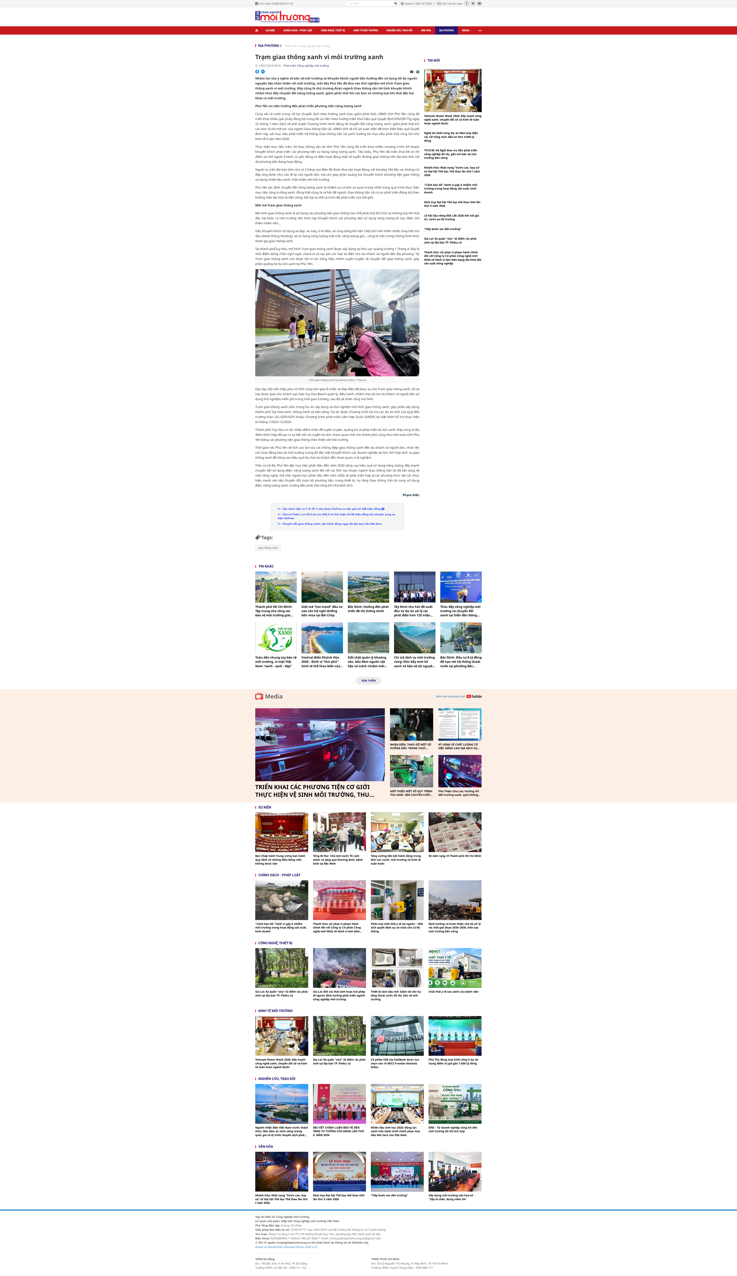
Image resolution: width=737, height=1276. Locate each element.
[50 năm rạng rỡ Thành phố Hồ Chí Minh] (455, 832)
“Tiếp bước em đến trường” (442, 229)
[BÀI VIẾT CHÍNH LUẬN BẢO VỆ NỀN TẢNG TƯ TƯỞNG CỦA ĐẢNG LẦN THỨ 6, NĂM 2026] (339, 1104)
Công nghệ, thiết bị (333, 30)
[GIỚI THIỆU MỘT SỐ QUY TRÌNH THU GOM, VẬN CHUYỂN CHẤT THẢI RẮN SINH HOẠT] (411, 771)
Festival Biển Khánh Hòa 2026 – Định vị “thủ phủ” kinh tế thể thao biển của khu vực (321, 661)
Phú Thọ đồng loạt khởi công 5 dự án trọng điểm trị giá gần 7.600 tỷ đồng (453, 1061)
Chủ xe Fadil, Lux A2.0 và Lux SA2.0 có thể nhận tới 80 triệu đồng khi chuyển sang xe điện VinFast (336, 516)
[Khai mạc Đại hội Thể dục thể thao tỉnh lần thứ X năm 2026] (339, 1172)
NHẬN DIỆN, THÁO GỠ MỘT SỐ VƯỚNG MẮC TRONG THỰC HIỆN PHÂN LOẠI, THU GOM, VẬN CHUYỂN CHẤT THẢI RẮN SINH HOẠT (410, 746)
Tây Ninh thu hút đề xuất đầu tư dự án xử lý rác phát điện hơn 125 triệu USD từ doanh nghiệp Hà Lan (413, 611)
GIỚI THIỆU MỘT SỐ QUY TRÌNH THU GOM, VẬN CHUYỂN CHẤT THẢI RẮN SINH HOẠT (411, 793)
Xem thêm (368, 680)
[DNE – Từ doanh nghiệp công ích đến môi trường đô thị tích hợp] (455, 1104)
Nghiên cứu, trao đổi (399, 30)
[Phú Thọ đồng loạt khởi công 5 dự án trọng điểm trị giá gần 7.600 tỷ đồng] (455, 1036)
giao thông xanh (268, 547)
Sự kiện (270, 30)
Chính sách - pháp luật (279, 875)
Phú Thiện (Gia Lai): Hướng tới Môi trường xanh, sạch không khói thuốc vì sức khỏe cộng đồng (458, 793)
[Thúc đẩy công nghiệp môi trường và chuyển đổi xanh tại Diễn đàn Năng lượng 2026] (461, 587)
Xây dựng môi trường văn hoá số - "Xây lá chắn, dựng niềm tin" (452, 1197)
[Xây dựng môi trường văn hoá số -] (455, 1172)
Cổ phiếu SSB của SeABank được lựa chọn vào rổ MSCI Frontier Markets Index (395, 1063)
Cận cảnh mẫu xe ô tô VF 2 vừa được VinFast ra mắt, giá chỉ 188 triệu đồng (332, 508)
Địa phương (446, 30)
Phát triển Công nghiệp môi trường (307, 46)
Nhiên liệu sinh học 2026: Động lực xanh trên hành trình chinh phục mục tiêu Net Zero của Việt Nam (395, 1131)
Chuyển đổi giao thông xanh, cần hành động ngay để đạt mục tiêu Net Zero (332, 523)
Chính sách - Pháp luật (297, 30)
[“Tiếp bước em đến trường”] (397, 1172)
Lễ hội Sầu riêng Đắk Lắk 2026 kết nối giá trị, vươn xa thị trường (451, 217)
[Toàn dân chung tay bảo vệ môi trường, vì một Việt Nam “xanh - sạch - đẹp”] (276, 637)
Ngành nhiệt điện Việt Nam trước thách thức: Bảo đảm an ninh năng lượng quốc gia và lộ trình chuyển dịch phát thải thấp (281, 1131)
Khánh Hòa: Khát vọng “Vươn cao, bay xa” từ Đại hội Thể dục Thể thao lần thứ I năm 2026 (452, 171)
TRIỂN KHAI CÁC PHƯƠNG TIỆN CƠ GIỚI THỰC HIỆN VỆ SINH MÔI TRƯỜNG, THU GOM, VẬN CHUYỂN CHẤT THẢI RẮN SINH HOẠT (314, 791)
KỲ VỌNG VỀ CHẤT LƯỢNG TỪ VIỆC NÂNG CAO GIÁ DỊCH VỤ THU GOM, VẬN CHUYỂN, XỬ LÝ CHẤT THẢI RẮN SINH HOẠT (459, 746)
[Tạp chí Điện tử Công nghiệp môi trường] (287, 16)
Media (465, 30)
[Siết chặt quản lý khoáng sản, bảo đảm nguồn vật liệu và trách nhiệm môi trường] (368, 637)
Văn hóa (426, 30)
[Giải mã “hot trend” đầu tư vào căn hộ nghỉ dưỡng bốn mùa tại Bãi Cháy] (322, 587)
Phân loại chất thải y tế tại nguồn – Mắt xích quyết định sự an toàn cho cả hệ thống (397, 927)
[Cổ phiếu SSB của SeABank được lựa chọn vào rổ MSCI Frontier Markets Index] (397, 1036)
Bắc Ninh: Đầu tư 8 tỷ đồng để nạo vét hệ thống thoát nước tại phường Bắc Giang (461, 661)
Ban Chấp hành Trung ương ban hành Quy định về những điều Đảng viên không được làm (280, 859)
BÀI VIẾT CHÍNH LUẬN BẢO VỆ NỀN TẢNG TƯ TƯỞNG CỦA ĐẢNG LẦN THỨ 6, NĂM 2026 (338, 1131)
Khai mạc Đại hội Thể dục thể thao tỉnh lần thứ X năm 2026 (452, 204)
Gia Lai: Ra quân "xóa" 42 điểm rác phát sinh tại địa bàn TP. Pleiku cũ (450, 240)
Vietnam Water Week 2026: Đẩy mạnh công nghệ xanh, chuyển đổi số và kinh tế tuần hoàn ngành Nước (453, 119)
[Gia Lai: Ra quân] (281, 968)
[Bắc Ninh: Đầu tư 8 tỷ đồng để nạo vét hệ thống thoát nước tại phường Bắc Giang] (461, 637)
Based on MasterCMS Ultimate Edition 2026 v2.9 (286, 1247)
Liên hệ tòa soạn (452, 3)
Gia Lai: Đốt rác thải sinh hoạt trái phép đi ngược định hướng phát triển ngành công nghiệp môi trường (339, 995)
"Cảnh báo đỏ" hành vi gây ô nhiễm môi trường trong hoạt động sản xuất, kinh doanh (450, 188)
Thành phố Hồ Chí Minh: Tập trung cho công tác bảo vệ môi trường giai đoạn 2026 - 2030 (273, 611)
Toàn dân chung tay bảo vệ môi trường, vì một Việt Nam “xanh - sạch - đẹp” (276, 661)
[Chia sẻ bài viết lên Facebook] (257, 72)
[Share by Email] (411, 72)
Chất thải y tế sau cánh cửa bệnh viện (453, 991)
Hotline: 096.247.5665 (418, 3)
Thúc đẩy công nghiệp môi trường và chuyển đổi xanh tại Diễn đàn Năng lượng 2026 (460, 611)
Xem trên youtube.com (450, 696)
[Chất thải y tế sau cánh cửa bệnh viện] (455, 968)
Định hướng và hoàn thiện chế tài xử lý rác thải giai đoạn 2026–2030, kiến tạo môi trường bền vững (455, 927)
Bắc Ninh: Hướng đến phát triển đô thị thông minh (368, 609)
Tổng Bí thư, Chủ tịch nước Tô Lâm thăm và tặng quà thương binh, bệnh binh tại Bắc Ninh (338, 859)
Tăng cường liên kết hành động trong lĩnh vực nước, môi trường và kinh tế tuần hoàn (396, 859)
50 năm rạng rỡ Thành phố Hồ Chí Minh (455, 856)
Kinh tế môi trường (366, 30)
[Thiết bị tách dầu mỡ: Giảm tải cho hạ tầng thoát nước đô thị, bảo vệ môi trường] (397, 968)
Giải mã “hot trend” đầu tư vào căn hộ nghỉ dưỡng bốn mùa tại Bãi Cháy (322, 611)
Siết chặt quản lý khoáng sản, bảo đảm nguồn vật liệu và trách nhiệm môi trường (367, 661)
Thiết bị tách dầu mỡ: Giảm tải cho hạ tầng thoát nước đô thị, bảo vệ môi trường (396, 995)
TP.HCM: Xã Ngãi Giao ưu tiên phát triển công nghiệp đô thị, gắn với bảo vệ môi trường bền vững (450, 154)
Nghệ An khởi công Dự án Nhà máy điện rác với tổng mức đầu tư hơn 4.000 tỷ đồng (451, 136)
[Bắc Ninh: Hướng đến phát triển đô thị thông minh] (368, 587)
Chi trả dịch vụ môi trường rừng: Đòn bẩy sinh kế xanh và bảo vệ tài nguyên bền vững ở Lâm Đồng (414, 661)
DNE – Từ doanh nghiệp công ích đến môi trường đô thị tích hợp (453, 1129)
